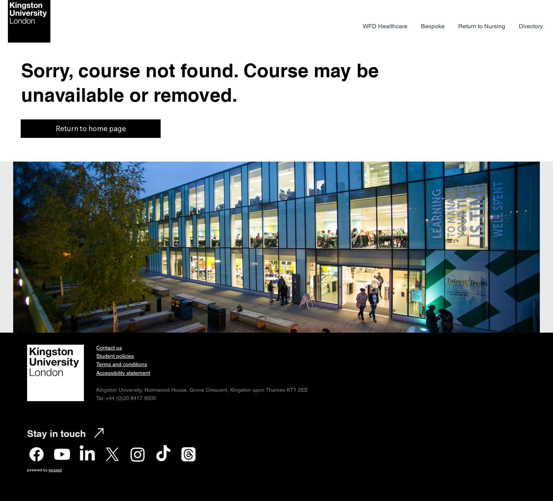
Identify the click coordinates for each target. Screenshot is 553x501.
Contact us (109, 348)
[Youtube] (62, 454)
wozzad (55, 469)
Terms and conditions (121, 364)
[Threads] (188, 454)
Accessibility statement (123, 373)
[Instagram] (137, 454)
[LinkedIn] (87, 454)
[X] (112, 454)
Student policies (115, 356)
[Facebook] (36, 454)
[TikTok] (163, 454)
